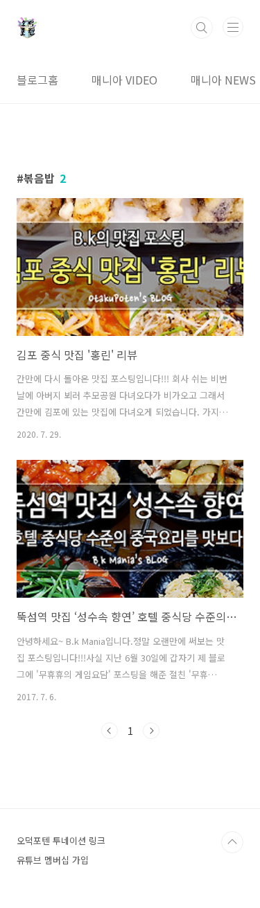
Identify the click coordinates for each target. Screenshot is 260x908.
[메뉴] (233, 27)
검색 (201, 27)
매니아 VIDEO (124, 79)
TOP (232, 842)
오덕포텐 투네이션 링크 (61, 840)
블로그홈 (37, 79)
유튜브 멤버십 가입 (53, 859)
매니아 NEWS (223, 79)
